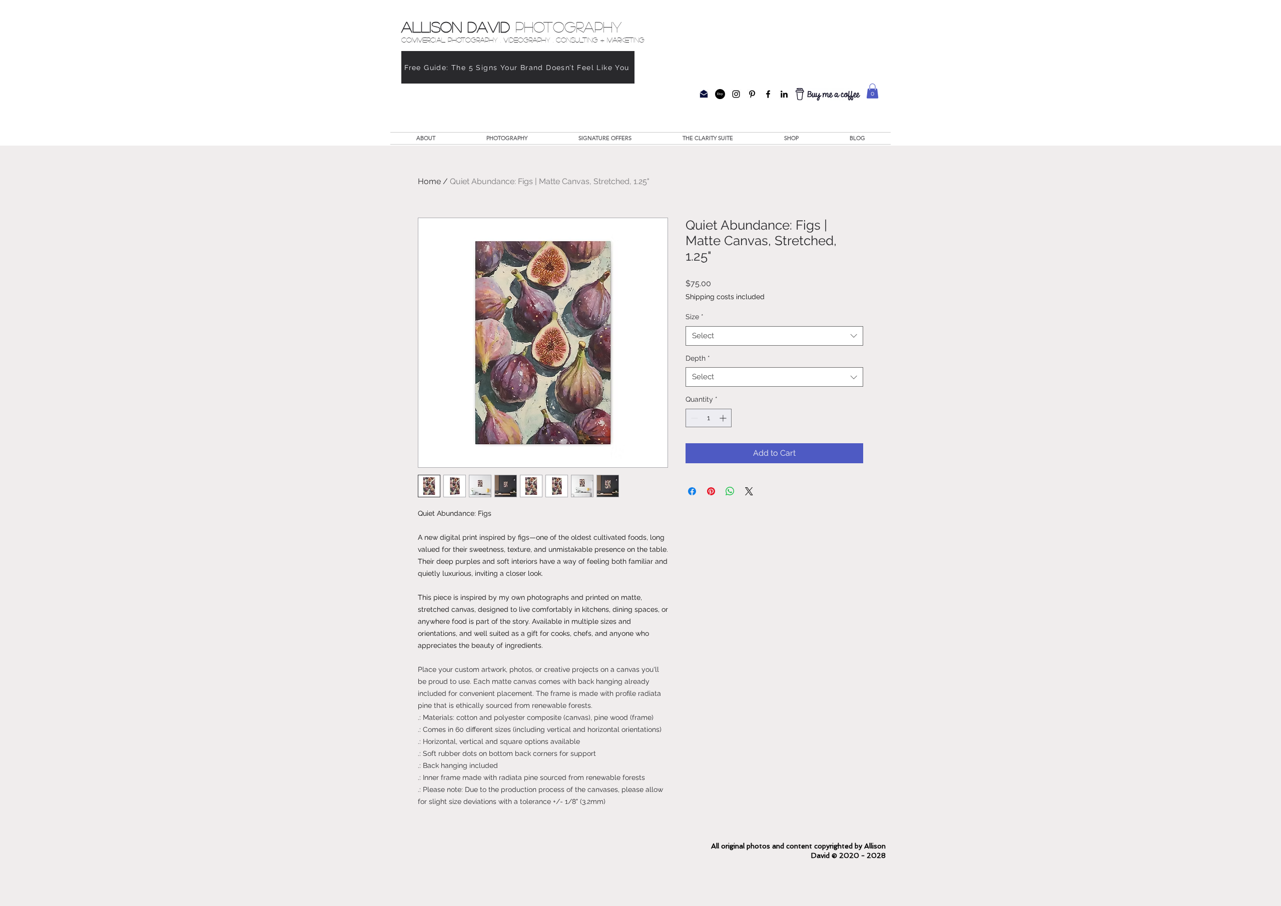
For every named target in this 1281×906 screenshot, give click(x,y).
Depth (698, 358)
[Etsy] (720, 94)
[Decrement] (693, 418)
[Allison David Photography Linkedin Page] (784, 94)
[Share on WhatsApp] (730, 491)
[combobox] (774, 336)
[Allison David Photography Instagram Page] (736, 94)
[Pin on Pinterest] (711, 491)
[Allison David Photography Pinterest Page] (752, 94)
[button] (872, 91)
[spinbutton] (709, 418)
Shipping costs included (725, 297)
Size (695, 317)
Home (429, 181)
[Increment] (724, 418)
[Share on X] (749, 491)
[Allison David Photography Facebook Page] (768, 94)
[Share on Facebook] (692, 491)
